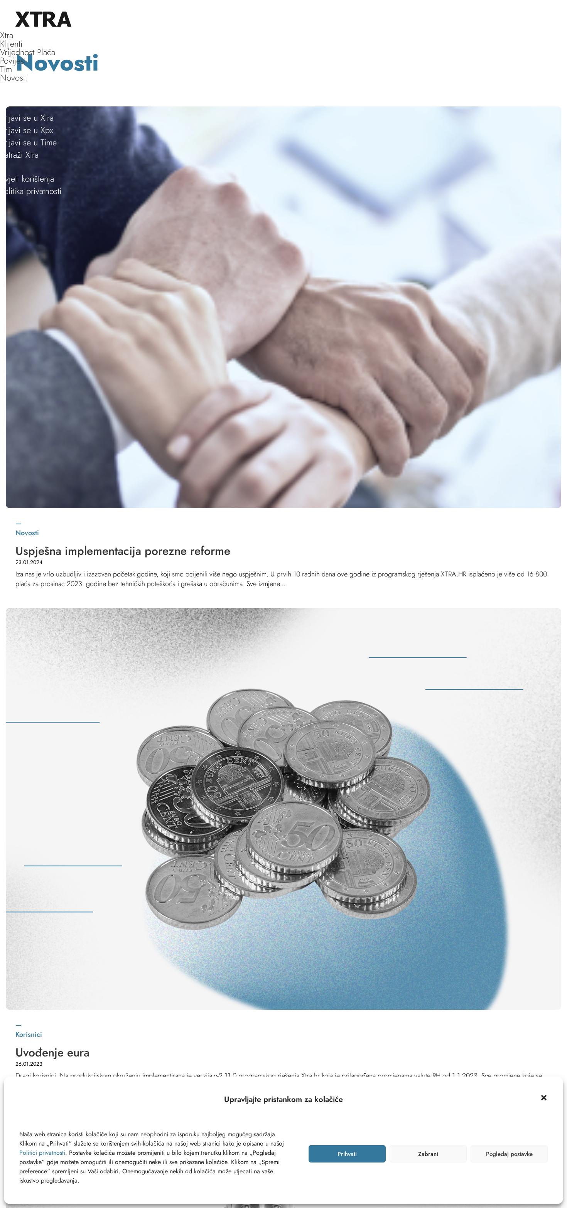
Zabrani (428, 1154)
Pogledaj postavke (509, 1154)
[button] (544, 1098)
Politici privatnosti (42, 1152)
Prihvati (347, 1154)
